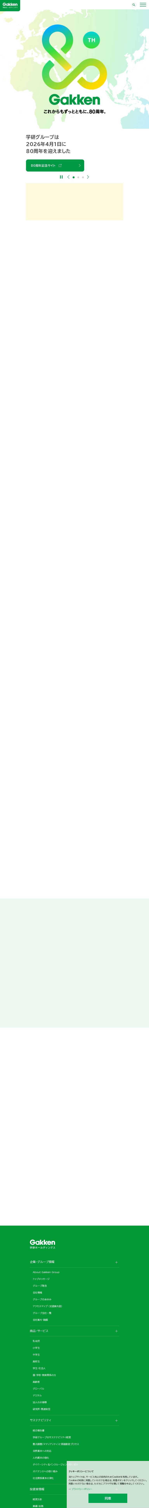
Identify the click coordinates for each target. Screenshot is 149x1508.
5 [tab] (79, 988)
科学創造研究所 (91, 1125)
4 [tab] (77, 988)
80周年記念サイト (44, 165)
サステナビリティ (44, 751)
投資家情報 (39, 814)
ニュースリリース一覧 (45, 364)
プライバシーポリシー (82, 1489)
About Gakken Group (52, 562)
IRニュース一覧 (41, 483)
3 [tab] (83, 177)
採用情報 (38, 877)
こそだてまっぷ (40, 1068)
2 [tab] (78, 177)
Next (88, 177)
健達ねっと (38, 1125)
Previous (68, 177)
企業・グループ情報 (45, 625)
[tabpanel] (74, 90)
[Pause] (61, 177)
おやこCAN (38, 1179)
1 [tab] (74, 177)
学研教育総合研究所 (94, 1068)
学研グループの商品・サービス (54, 688)
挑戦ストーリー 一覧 (44, 1004)
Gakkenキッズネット (94, 1179)
